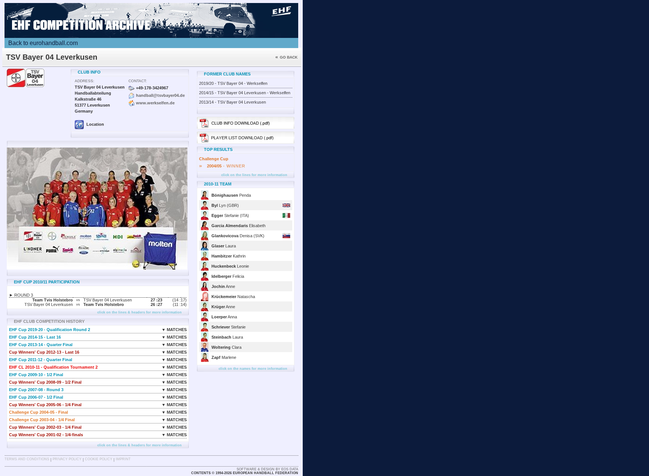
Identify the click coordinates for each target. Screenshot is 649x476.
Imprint (123, 459)
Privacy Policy (67, 459)
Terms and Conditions (27, 459)
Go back (286, 57)
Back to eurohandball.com (43, 43)
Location (94, 124)
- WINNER (222, 166)
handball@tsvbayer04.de (160, 95)
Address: (84, 81)
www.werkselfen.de (155, 103)
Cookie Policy (98, 459)
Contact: (137, 81)
